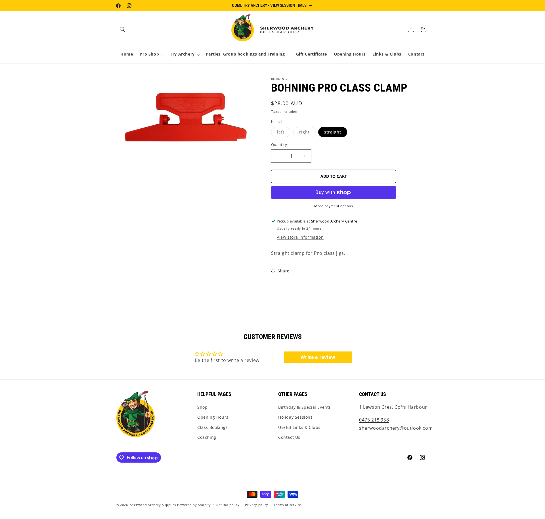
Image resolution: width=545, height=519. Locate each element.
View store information (300, 237)
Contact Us (289, 437)
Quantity (279, 144)
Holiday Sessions (295, 417)
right (307, 133)
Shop (202, 407)
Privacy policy (256, 505)
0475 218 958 (374, 420)
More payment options (333, 206)
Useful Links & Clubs (299, 427)
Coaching (206, 437)
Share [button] (284, 271)
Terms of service (287, 505)
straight (332, 132)
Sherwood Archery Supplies (153, 505)
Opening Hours (213, 417)
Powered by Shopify (194, 505)
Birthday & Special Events (304, 407)
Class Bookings (212, 427)
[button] (122, 29)
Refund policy (227, 505)
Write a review (318, 357)
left (283, 133)
